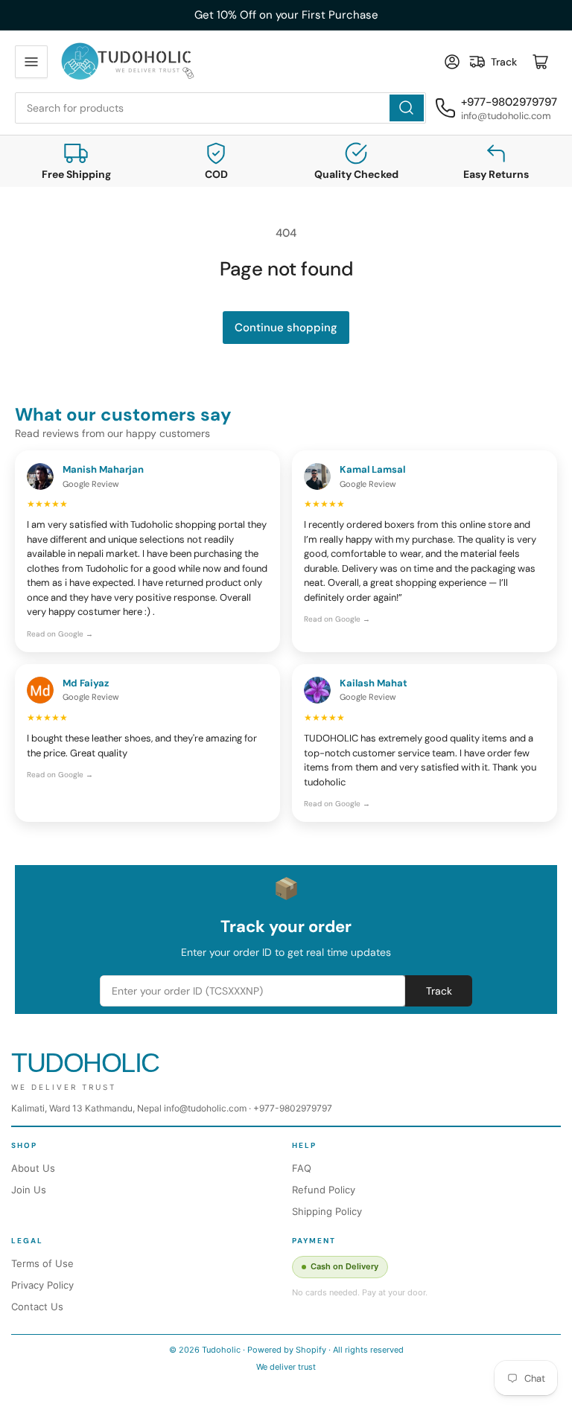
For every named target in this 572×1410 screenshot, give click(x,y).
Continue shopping (286, 327)
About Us (33, 1168)
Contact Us (37, 1306)
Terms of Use (42, 1263)
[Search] (406, 108)
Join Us (28, 1190)
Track (439, 991)
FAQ (301, 1168)
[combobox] (220, 108)
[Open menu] (31, 61)
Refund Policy (323, 1190)
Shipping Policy (327, 1211)
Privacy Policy (42, 1285)
